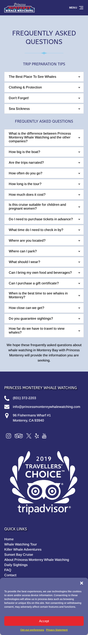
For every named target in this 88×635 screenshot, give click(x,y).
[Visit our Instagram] (8, 435)
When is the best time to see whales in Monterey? (38, 295)
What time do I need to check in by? (36, 230)
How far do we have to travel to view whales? (37, 330)
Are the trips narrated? (26, 162)
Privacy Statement (57, 629)
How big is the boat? (24, 152)
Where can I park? (23, 251)
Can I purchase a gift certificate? (34, 283)
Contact (10, 575)
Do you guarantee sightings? (31, 318)
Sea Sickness (19, 108)
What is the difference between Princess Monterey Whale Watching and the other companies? (40, 137)
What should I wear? (24, 262)
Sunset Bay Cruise (18, 554)
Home (9, 539)
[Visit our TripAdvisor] (19, 435)
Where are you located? (27, 240)
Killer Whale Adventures (22, 549)
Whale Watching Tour (20, 544)
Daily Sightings (16, 565)
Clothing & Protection (25, 87)
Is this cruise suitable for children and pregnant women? (37, 206)
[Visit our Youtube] (44, 435)
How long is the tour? (25, 184)
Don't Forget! (19, 98)
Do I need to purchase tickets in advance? (41, 219)
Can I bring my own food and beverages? (40, 272)
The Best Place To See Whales (32, 76)
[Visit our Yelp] (37, 435)
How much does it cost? (27, 194)
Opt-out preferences (32, 629)
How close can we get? (26, 308)
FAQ (7, 570)
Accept (44, 621)
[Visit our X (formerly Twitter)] (28, 435)
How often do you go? (25, 173)
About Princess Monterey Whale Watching (36, 560)
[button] (81, 583)
